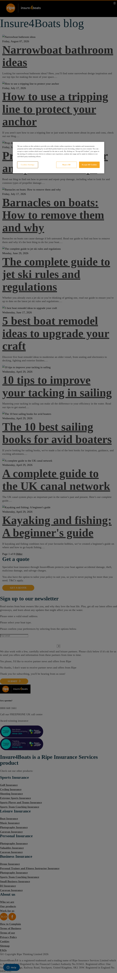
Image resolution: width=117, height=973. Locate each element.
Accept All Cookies (89, 165)
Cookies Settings (27, 165)
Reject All (66, 165)
